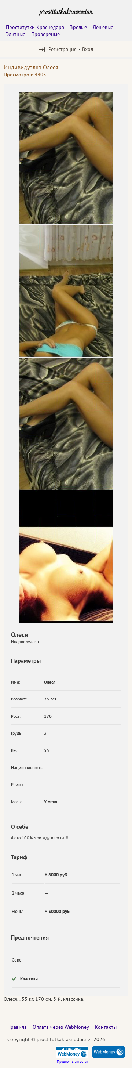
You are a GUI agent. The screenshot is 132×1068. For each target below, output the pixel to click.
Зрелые (78, 27)
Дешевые (103, 27)
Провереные (45, 34)
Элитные (15, 34)
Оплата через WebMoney (61, 1027)
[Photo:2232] (66, 556)
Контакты (106, 1027)
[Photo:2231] (66, 291)
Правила (17, 1027)
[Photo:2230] (66, 158)
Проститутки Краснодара (35, 27)
